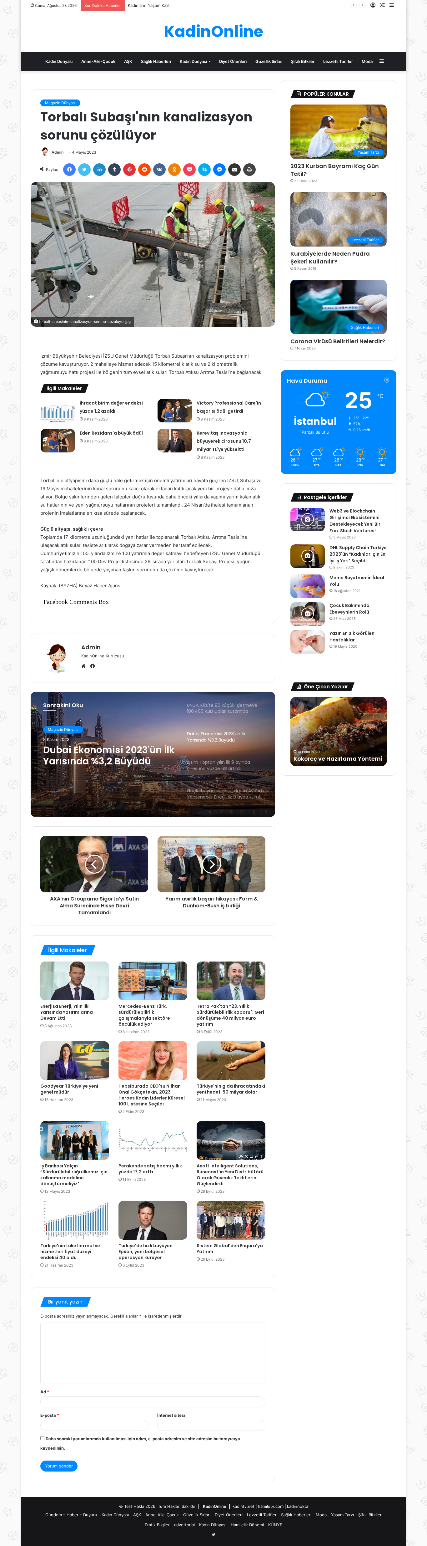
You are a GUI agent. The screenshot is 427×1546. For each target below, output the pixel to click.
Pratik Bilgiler (157, 1524)
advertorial (184, 1524)
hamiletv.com (271, 1506)
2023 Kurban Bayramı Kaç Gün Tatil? (334, 170)
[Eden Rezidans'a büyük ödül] (58, 440)
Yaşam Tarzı (342, 1514)
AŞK (128, 61)
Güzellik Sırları (268, 61)
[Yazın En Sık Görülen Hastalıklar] (307, 642)
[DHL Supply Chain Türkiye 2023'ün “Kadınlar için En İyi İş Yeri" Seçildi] (307, 556)
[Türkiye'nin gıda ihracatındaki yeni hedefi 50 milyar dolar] (231, 1060)
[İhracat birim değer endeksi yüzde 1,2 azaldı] (58, 410)
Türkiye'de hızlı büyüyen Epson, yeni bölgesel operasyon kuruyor (145, 1251)
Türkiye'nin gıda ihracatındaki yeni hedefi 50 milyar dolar (231, 1089)
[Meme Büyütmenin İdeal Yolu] (307, 586)
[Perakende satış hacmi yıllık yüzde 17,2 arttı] (152, 1140)
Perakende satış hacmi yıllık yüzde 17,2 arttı (150, 1169)
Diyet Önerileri (233, 61)
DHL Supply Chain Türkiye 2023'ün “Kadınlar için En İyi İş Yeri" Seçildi (358, 554)
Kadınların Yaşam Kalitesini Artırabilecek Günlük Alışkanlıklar (185, 5)
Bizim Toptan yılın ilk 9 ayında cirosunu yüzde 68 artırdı (104, 755)
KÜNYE (275, 1524)
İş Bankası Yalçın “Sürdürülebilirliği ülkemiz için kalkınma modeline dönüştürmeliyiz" (74, 1175)
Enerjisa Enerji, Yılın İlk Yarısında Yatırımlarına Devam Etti (66, 1012)
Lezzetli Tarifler (338, 61)
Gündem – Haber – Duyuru (71, 1514)
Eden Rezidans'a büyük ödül (111, 433)
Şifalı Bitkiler (302, 61)
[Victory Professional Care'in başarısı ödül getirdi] (175, 410)
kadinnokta (297, 1506)
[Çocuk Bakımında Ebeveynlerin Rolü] (307, 614)
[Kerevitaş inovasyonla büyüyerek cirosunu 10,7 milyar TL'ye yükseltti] (175, 440)
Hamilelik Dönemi (247, 1524)
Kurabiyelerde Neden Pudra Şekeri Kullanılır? (330, 257)
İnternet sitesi (171, 1415)
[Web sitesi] (85, 666)
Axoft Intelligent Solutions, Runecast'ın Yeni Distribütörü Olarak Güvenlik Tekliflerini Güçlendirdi (230, 1175)
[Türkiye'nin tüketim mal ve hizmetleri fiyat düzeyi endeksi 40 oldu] (74, 1220)
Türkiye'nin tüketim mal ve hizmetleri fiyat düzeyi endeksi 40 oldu (70, 1251)
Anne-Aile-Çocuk (98, 61)
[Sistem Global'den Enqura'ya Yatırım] (231, 1220)
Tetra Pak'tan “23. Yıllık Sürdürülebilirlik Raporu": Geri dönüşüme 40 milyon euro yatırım (230, 1015)
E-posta (49, 1415)
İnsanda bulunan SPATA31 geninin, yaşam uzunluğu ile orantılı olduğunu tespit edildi (336, 751)
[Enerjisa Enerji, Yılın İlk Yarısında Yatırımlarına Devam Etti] (74, 981)
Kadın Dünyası (59, 61)
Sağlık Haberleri (156, 61)
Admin (57, 152)
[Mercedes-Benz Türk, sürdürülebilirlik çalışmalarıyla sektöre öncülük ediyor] (152, 981)
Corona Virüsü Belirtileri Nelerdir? (337, 341)
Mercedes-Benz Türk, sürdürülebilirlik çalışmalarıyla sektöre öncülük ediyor (144, 1015)
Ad (44, 1391)
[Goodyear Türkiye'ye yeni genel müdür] (74, 1060)
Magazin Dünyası (60, 102)
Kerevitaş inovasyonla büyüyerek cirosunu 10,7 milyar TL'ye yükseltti (224, 441)
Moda (367, 61)
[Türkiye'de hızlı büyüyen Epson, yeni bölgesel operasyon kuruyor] (152, 1220)
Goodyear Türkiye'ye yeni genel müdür (69, 1089)
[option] (153, 754)
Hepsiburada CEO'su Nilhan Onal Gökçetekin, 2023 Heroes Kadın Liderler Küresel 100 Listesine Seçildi (151, 1095)
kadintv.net (243, 1506)
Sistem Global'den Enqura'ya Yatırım (230, 1248)
